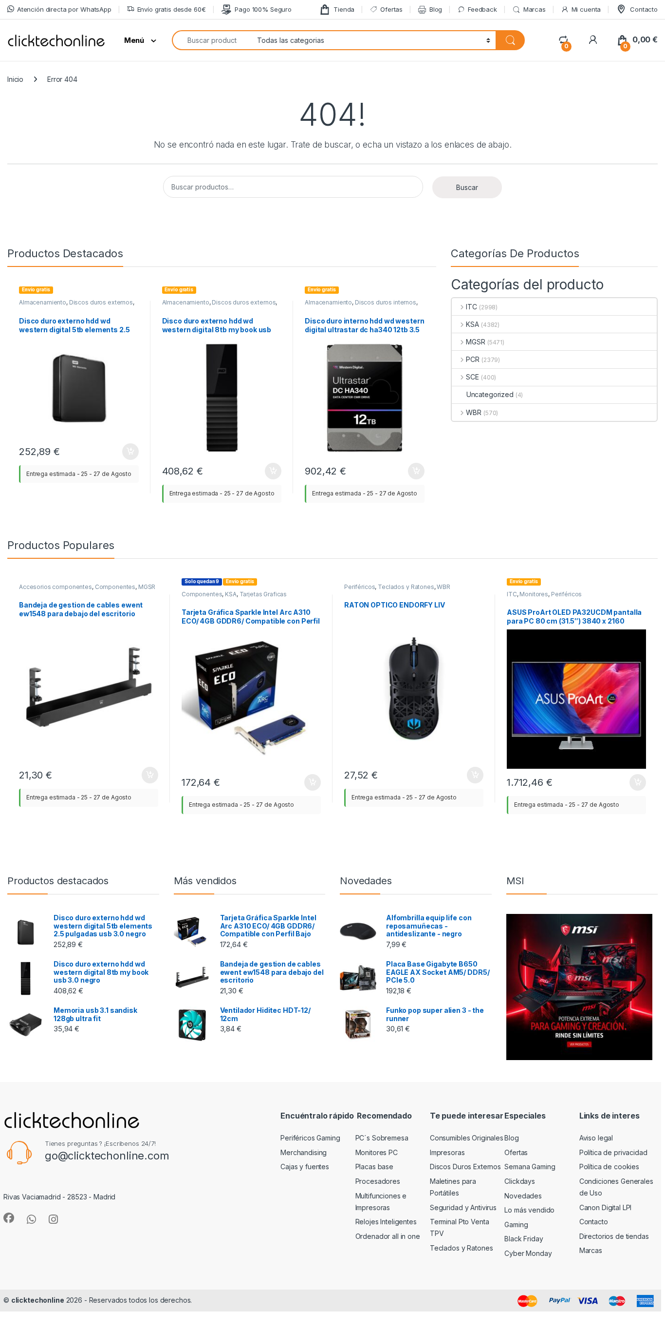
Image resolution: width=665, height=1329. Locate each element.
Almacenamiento (42, 302)
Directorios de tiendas (614, 1236)
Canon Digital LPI (605, 1207)
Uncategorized (490, 394)
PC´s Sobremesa (381, 1138)
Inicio (15, 79)
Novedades (523, 1196)
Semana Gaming (529, 1166)
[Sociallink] (8, 1218)
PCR (473, 359)
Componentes (115, 586)
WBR (473, 412)
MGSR (475, 342)
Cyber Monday (528, 1253)
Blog (435, 9)
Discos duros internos (385, 302)
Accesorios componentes (55, 586)
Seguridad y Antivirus (463, 1207)
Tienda (343, 9)
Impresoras (447, 1152)
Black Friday (523, 1238)
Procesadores (377, 1181)
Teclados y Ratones (406, 586)
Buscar (467, 187)
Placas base (374, 1166)
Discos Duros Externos (465, 1166)
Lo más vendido (529, 1210)
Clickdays (519, 1181)
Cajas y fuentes (304, 1166)
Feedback (482, 9)
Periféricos (359, 586)
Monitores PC (376, 1152)
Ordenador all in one (387, 1236)
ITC (471, 307)
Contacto (644, 9)
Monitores (533, 594)
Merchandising (303, 1152)
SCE (472, 377)
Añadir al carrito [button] (128, 451)
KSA (472, 324)
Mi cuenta (586, 9)
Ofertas (391, 9)
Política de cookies (609, 1166)
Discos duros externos (101, 302)
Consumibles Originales (466, 1138)
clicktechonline (37, 1300)
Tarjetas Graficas (263, 594)
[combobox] (212, 40)
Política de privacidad (613, 1152)
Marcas (534, 9)
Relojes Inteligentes (386, 1221)
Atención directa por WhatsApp (64, 9)
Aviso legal (596, 1138)
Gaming (516, 1224)
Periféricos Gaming (310, 1138)
